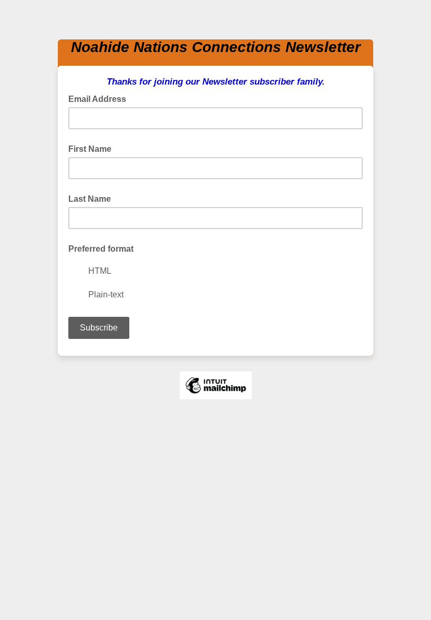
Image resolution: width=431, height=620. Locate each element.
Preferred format (101, 248)
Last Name (89, 198)
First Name (89, 148)
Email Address (100, 98)
